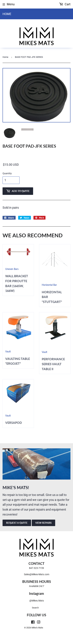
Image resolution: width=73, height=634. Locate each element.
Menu (11, 4)
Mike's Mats (37, 627)
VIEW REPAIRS (43, 522)
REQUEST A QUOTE (17, 522)
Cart (67, 4)
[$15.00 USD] (36, 164)
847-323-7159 (36, 568)
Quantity (7, 173)
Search (35, 607)
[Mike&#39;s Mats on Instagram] (38, 622)
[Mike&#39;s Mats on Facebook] (33, 622)
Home (7, 14)
